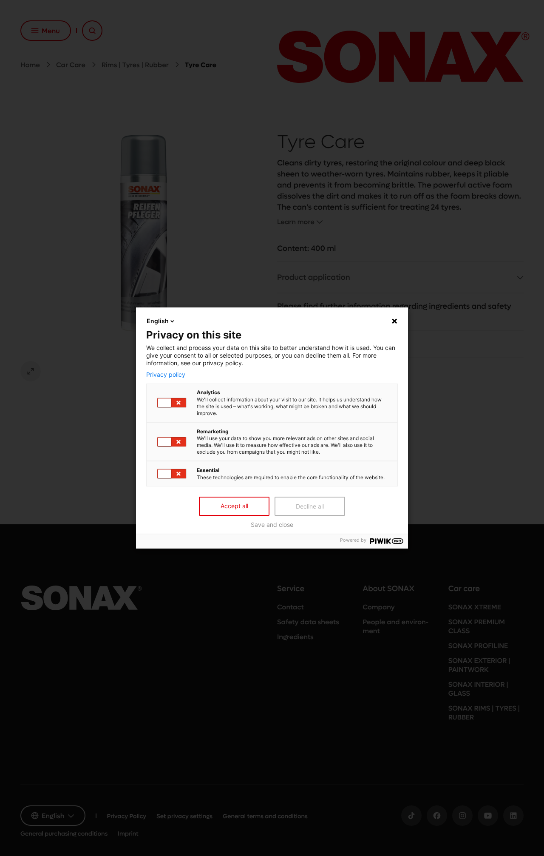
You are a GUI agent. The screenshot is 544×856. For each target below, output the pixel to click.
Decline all (310, 506)
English (158, 320)
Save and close (272, 525)
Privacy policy (165, 374)
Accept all (234, 505)
